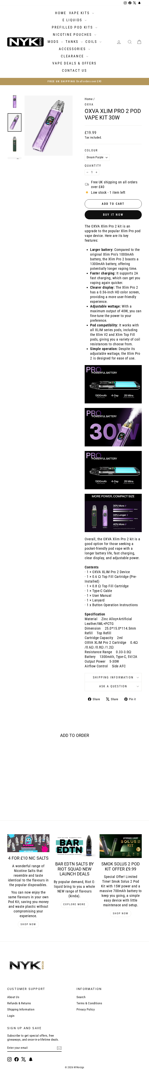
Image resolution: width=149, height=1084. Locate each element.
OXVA (89, 104)
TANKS (73, 42)
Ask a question (113, 686)
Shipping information (113, 677)
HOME (60, 13)
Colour (91, 150)
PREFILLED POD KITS (73, 27)
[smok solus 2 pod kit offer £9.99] (121, 846)
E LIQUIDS (73, 20)
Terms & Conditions (89, 1003)
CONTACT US (74, 70)
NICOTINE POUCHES (73, 34)
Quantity (93, 165)
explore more (74, 904)
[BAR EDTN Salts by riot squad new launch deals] (74, 846)
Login (11, 1016)
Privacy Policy (85, 1009)
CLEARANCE (73, 56)
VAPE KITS (80, 13)
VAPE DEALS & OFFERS (74, 63)
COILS (92, 42)
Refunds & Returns (19, 1003)
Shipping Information (20, 1009)
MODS (54, 42)
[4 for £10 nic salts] (28, 843)
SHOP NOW (28, 924)
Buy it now (113, 214)
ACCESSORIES (73, 49)
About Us (13, 997)
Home (88, 99)
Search (80, 997)
